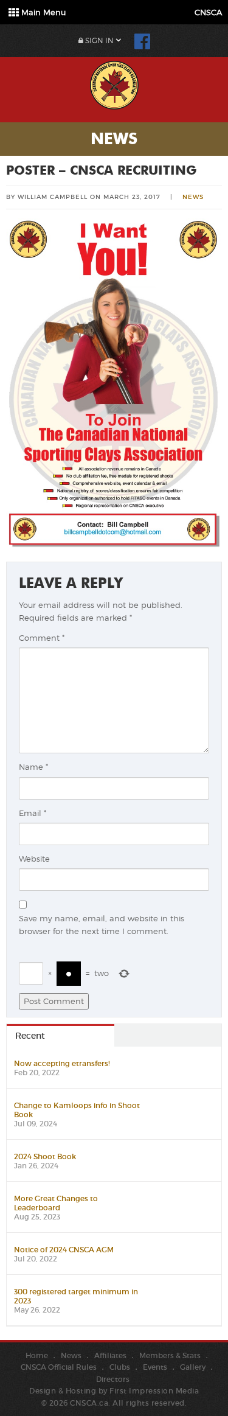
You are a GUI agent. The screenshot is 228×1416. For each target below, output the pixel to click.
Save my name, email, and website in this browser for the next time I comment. (101, 924)
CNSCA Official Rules (59, 1367)
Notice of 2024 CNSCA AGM (64, 1249)
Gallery (193, 1367)
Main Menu (42, 12)
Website (34, 858)
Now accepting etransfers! (62, 1063)
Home (37, 1355)
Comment (41, 638)
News (193, 197)
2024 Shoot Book (45, 1156)
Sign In (98, 40)
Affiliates (110, 1355)
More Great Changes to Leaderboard (56, 1203)
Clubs (119, 1367)
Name (33, 767)
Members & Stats (170, 1355)
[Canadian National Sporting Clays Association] (114, 83)
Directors (113, 1379)
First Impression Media (154, 1390)
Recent (30, 1035)
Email (32, 813)
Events (155, 1367)
